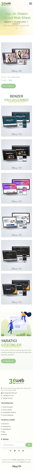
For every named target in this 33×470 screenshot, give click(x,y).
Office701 (22, 462)
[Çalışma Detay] (16, 28)
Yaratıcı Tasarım (7, 409)
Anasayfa (8, 21)
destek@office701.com (10, 393)
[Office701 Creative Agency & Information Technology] (16, 466)
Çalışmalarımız (20, 21)
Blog (3, 432)
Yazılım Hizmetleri (7, 407)
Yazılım (15, 23)
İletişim (4, 434)
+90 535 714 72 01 (8, 398)
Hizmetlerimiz (6, 426)
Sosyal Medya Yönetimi (9, 412)
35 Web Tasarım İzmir (18, 459)
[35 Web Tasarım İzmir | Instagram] (10, 450)
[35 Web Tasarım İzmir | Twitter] (14, 450)
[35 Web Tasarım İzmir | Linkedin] (23, 450)
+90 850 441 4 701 (8, 395)
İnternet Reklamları (7, 415)
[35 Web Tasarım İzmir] (6, 3)
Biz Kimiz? (5, 423)
